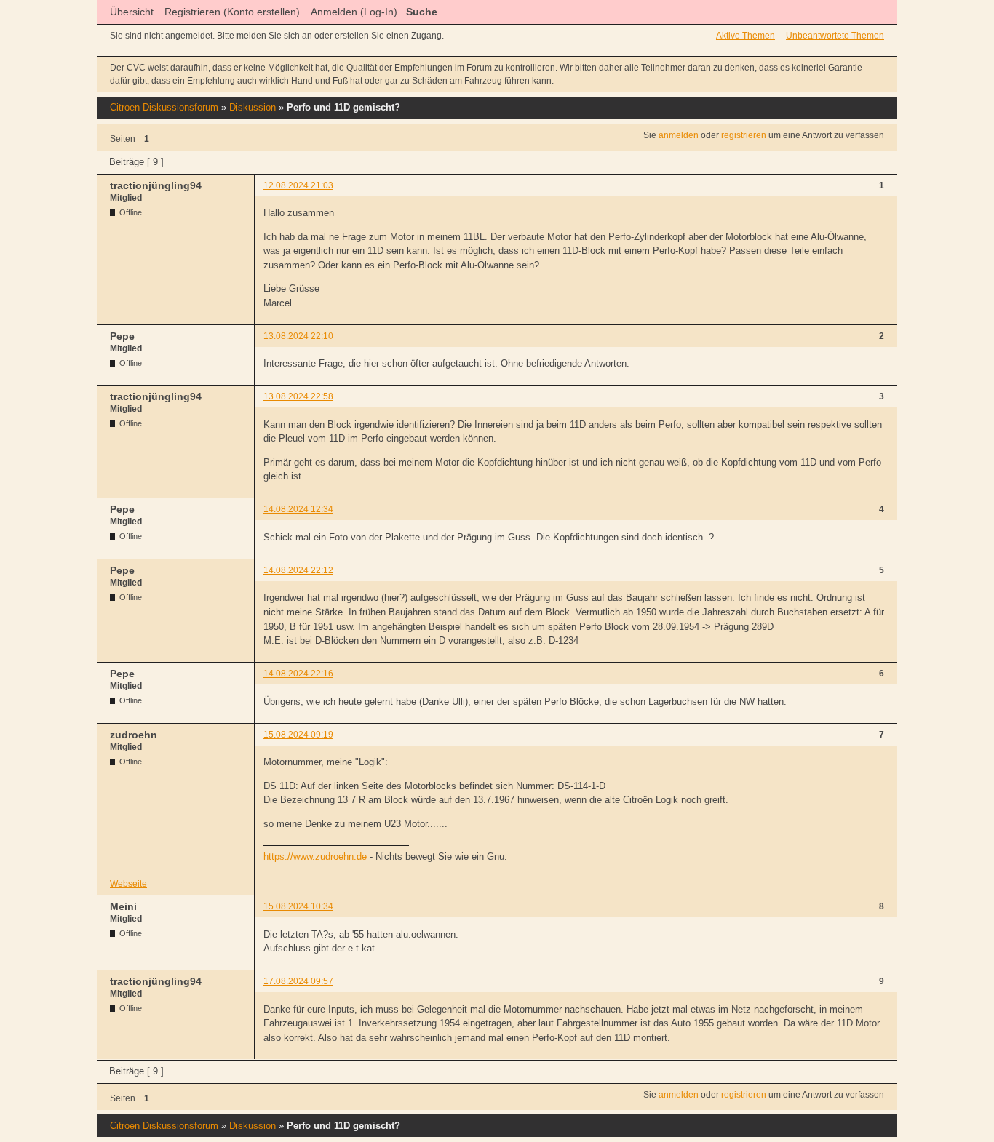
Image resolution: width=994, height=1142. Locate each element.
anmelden (679, 135)
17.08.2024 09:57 (298, 981)
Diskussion (252, 107)
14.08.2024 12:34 (298, 509)
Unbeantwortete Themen (835, 36)
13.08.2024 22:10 (298, 336)
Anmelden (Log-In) (354, 11)
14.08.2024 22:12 (298, 570)
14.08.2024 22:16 (298, 673)
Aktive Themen (745, 36)
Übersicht (132, 11)
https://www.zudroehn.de (315, 856)
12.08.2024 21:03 (298, 185)
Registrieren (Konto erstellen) (232, 11)
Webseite (128, 884)
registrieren (743, 135)
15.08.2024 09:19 (298, 735)
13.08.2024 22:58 (298, 396)
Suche (421, 11)
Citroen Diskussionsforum (164, 107)
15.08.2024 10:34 (298, 906)
